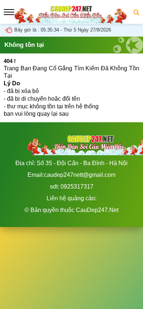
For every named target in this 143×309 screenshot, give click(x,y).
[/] (71, 19)
